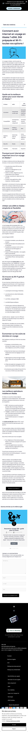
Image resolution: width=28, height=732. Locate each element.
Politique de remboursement (14, 666)
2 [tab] (12, 548)
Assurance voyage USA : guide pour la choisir (14, 529)
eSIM (9, 686)
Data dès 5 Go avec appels (14, 679)
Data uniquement (12, 683)
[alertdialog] (14, 5)
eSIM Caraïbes (11, 700)
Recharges (10, 696)
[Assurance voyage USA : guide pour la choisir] (14, 517)
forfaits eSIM (16, 261)
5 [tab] (16, 548)
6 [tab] (18, 548)
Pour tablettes (11, 690)
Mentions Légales (11, 659)
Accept (14, 724)
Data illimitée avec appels (14, 676)
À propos (9, 656)
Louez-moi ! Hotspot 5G (13, 693)
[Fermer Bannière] (26, 2)
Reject (14, 728)
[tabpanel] (14, 528)
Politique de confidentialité (13, 669)
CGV (8, 662)
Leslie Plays (9, 532)
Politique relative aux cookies (13, 721)
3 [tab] (13, 548)
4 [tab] (15, 548)
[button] (24, 24)
